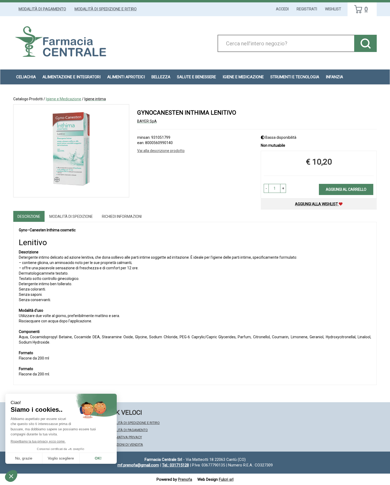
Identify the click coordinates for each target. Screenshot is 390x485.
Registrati (307, 9)
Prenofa (185, 479)
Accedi (282, 9)
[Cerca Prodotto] (365, 43)
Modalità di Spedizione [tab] (71, 216)
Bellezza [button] (160, 77)
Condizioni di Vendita (124, 445)
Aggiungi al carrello (346, 189)
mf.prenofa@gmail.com (138, 465)
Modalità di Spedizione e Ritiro (106, 9)
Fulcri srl (226, 479)
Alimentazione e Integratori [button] (71, 77)
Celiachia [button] (26, 77)
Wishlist (333, 9)
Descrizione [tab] (29, 216)
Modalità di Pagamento (42, 9)
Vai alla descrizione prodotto (161, 151)
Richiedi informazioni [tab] (122, 216)
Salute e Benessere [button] (196, 77)
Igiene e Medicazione (63, 99)
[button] (266, 188)
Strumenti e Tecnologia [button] (294, 77)
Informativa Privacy (124, 437)
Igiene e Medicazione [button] (243, 77)
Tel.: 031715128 (175, 465)
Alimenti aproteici (126, 77)
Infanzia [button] (334, 77)
